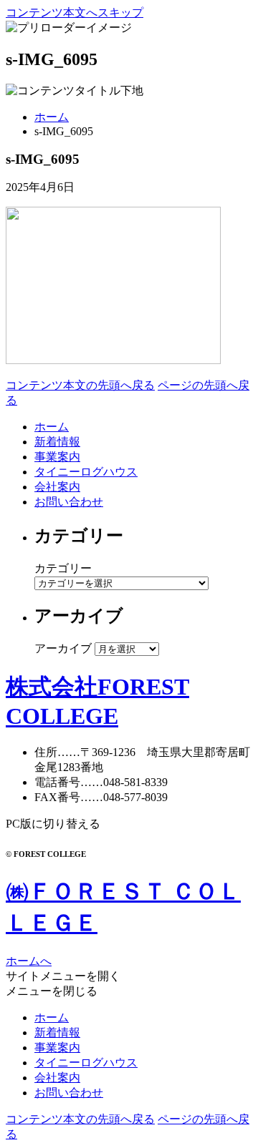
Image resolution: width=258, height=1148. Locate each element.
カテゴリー (63, 568)
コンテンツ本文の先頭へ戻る (80, 385)
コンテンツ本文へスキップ (74, 12)
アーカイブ (63, 648)
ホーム (51, 117)
